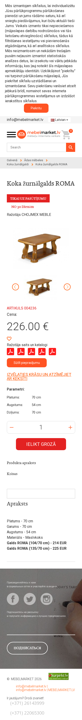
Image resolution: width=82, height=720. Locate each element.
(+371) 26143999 (27, 703)
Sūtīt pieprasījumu (27, 363)
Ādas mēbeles (33, 160)
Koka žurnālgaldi (18, 164)
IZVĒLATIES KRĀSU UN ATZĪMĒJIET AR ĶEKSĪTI (39, 376)
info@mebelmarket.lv (25, 119)
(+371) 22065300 (27, 713)
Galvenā (12, 160)
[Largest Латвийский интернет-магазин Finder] (55, 676)
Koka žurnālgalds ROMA (51, 164)
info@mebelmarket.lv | (32, 686)
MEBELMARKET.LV (61, 690)
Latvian (60, 120)
